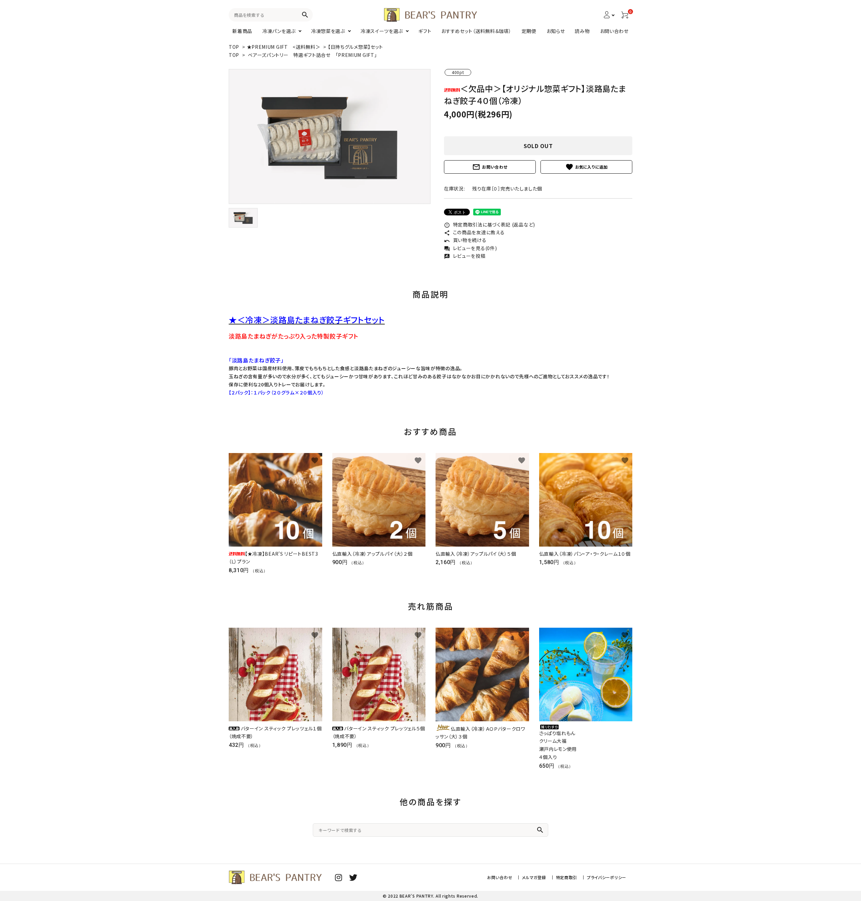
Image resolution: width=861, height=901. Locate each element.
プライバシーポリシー (606, 877)
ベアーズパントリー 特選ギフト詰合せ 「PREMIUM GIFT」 (312, 54)
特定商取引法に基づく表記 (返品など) (489, 224)
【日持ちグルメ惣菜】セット (355, 46)
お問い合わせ (489, 167)
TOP (234, 46)
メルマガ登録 (534, 877)
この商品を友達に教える (474, 232)
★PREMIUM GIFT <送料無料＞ (284, 46)
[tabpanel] (329, 136)
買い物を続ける (465, 240)
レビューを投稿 (465, 255)
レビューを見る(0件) (470, 248)
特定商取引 (566, 877)
